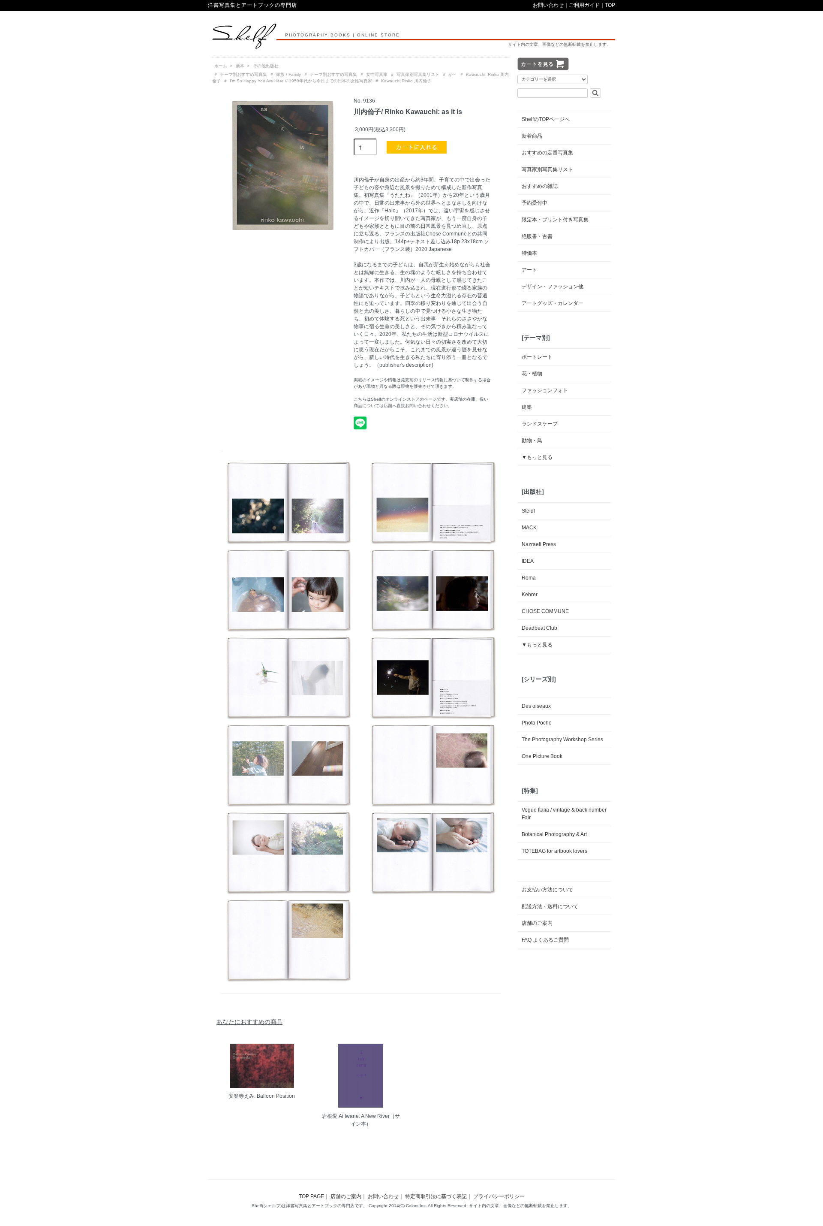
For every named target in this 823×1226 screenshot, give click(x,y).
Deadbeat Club (539, 628)
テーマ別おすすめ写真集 (243, 74)
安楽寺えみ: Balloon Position (261, 1096)
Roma (529, 578)
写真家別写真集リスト (417, 74)
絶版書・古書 (537, 236)
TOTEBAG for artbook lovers (554, 851)
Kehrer (530, 595)
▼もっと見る (537, 457)
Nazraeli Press (539, 544)
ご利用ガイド (584, 5)
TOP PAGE (311, 1196)
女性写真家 (376, 74)
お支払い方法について (547, 890)
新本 (240, 65)
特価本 (529, 253)
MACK (529, 528)
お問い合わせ (548, 5)
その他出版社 (266, 65)
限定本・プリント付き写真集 (555, 220)
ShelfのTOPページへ (546, 119)
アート (529, 270)
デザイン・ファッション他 (552, 287)
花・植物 (532, 374)
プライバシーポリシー (499, 1196)
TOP (610, 5)
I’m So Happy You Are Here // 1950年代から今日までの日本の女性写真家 (301, 81)
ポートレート (537, 357)
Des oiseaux (536, 706)
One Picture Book (542, 756)
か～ (452, 74)
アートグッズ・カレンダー (552, 303)
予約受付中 (534, 203)
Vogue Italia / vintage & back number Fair (564, 814)
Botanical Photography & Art (554, 834)
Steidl (528, 511)
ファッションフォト (545, 390)
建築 (527, 407)
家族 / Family (288, 74)
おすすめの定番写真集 (547, 153)
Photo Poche (537, 723)
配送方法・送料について (550, 906)
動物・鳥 (532, 441)
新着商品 (532, 136)
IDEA (528, 561)
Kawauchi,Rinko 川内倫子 (406, 81)
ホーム (220, 65)
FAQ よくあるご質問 (545, 940)
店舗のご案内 (537, 923)
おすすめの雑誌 (540, 186)
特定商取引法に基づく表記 (436, 1196)
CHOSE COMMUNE (545, 611)
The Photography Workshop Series (562, 740)
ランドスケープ (540, 424)
